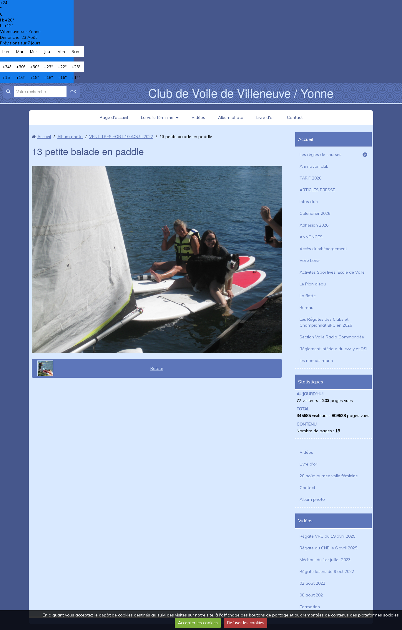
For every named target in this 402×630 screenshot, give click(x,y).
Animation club (314, 166)
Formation (310, 606)
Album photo (230, 117)
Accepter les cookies (198, 622)
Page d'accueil (114, 117)
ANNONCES (311, 237)
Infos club (309, 201)
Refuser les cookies (245, 622)
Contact (295, 117)
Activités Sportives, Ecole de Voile (332, 272)
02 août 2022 (312, 583)
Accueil (44, 136)
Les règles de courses (333, 154)
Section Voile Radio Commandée (332, 337)
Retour (156, 368)
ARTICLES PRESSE (317, 189)
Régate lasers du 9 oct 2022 (327, 571)
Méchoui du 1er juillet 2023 (325, 559)
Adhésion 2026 (314, 225)
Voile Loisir (310, 260)
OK (73, 91)
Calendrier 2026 (315, 213)
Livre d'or (265, 117)
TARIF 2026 (310, 178)
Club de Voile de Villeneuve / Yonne (240, 92)
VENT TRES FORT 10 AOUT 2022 (121, 136)
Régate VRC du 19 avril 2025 (327, 536)
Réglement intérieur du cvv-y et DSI (333, 348)
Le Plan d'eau (313, 284)
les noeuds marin (316, 360)
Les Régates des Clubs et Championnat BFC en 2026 (326, 322)
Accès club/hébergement (323, 248)
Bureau (306, 307)
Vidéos (198, 117)
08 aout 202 (311, 595)
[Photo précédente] (43, 368)
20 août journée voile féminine (329, 475)
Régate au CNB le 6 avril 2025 (328, 548)
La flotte (308, 295)
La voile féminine (157, 117)
